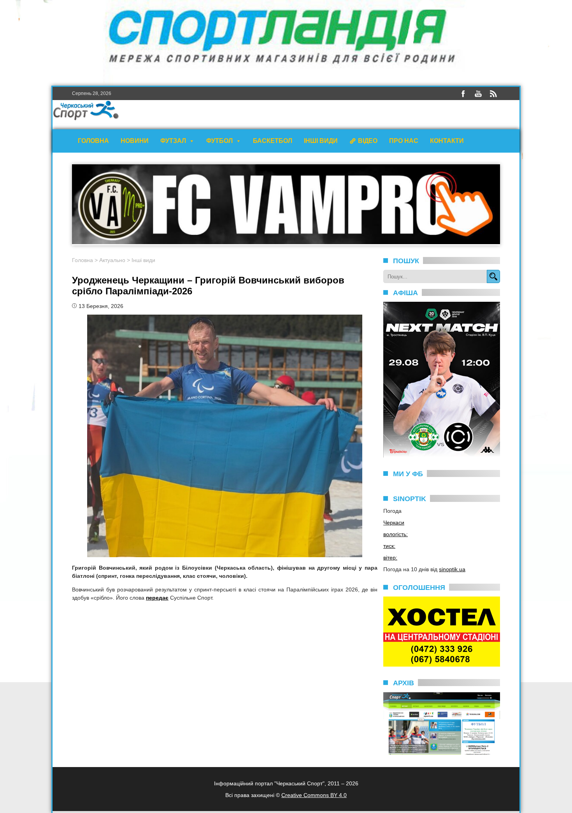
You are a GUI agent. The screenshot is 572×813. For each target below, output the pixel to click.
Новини (135, 140)
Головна (93, 140)
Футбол (219, 140)
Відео (367, 140)
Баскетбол (272, 140)
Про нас (403, 140)
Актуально (112, 260)
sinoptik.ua (452, 569)
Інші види (321, 140)
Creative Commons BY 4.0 (314, 795)
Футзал (173, 140)
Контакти (447, 140)
